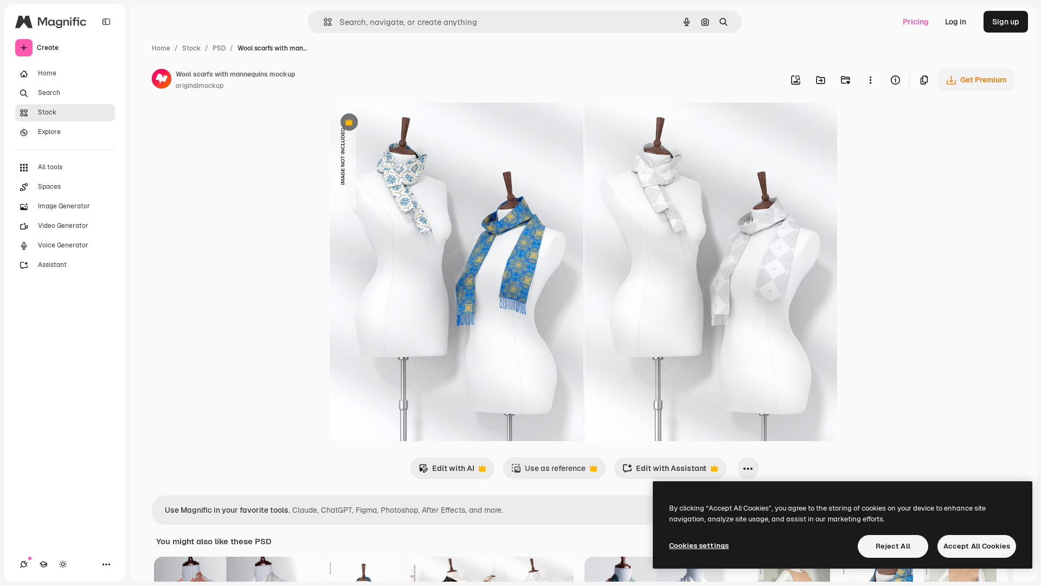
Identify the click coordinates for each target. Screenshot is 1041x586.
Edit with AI (446, 471)
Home (161, 48)
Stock (191, 48)
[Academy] (43, 564)
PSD (219, 48)
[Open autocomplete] (323, 22)
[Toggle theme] (63, 564)
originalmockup (199, 85)
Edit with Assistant (664, 471)
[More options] (870, 80)
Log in (955, 22)
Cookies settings (699, 545)
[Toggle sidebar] (106, 21)
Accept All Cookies (976, 546)
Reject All (893, 546)
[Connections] (24, 564)
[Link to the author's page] (161, 80)
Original (399, 123)
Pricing (916, 22)
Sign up (1005, 22)
